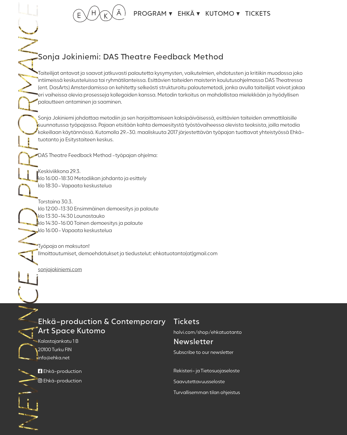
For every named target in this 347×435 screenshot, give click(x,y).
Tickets (258, 13)
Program (150, 13)
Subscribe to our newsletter (203, 352)
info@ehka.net (54, 357)
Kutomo (219, 13)
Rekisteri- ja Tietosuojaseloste (207, 370)
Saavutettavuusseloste (199, 381)
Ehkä (186, 13)
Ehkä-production (62, 371)
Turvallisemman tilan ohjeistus (207, 392)
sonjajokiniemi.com (60, 269)
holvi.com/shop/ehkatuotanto (208, 332)
